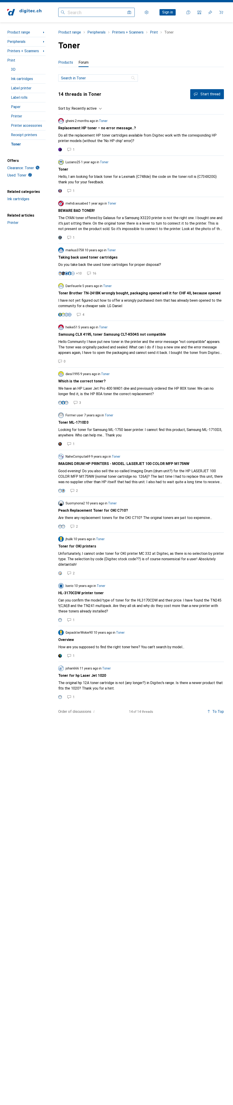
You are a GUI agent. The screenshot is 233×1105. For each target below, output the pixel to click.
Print (11, 60)
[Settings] (146, 12)
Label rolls (19, 97)
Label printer (21, 88)
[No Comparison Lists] (199, 12)
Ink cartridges (22, 79)
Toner (16, 144)
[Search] (133, 78)
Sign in (167, 12)
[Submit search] (62, 12)
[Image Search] (129, 12)
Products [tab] (65, 62)
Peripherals (16, 41)
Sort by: (64, 108)
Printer (16, 116)
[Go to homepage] (24, 12)
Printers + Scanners (23, 51)
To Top (218, 711)
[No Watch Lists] (210, 12)
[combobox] (85, 108)
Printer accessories (26, 125)
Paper (15, 107)
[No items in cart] (221, 12)
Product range (18, 32)
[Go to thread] (141, 135)
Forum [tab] (84, 62)
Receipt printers (24, 135)
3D (13, 69)
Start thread (210, 94)
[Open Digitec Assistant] (188, 12)
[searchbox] (98, 78)
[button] (94, 711)
